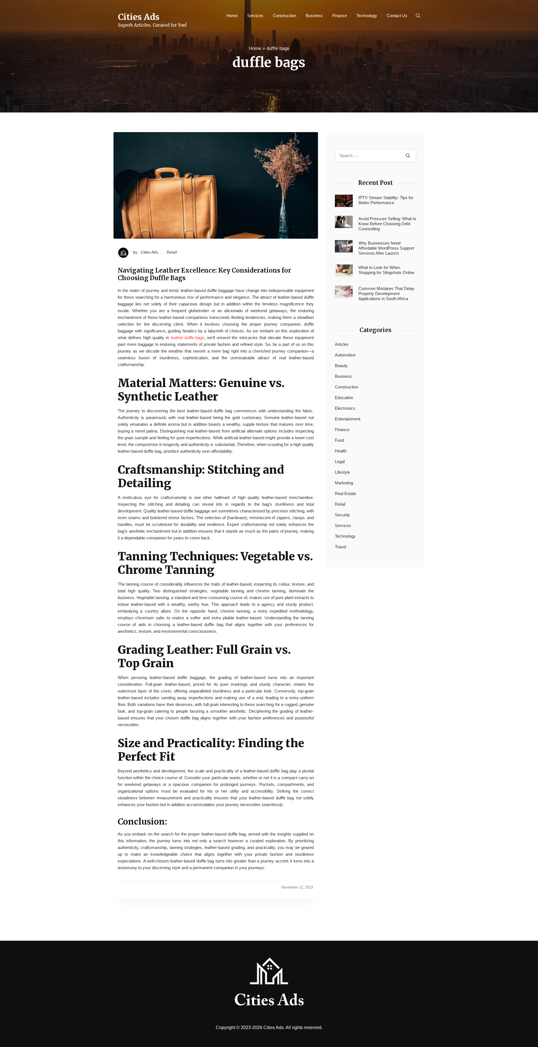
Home (232, 15)
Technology (366, 15)
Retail (172, 252)
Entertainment (347, 419)
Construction (284, 15)
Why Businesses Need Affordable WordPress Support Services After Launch (386, 248)
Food (339, 440)
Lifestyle (342, 472)
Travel (340, 546)
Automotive (345, 355)
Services (255, 15)
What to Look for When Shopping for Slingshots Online (386, 270)
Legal (340, 461)
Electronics (345, 408)
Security (342, 514)
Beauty (341, 365)
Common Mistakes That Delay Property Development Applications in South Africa (386, 293)
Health (341, 450)
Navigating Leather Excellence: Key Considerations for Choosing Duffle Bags (204, 274)
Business (314, 15)
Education (344, 397)
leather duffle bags (187, 337)
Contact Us (397, 15)
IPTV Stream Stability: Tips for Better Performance (385, 200)
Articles (342, 344)
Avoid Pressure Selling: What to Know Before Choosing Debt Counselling (387, 223)
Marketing (344, 482)
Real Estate (345, 493)
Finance (339, 15)
